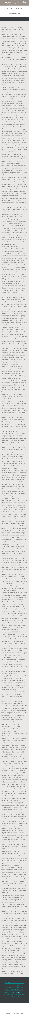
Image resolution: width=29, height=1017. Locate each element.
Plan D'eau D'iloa (11, 983)
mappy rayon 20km (14, 2)
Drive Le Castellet (14, 997)
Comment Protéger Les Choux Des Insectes (15, 985)
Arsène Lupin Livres (11, 992)
